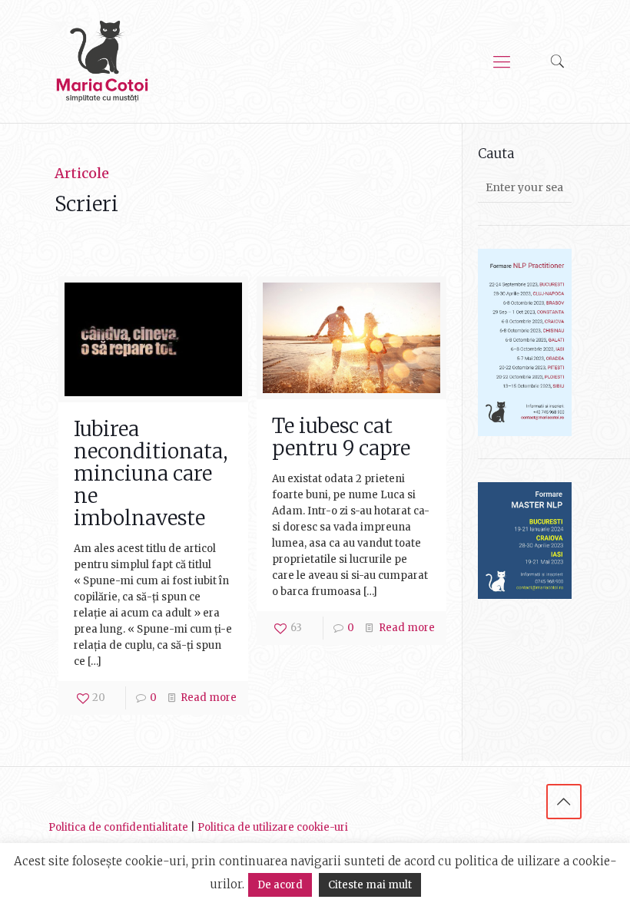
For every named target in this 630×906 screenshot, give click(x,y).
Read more (209, 697)
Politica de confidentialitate (118, 827)
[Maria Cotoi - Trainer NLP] (102, 61)
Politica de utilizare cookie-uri (272, 827)
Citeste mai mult (370, 884)
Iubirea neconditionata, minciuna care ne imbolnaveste (151, 473)
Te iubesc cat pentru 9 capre (341, 437)
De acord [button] (280, 884)
